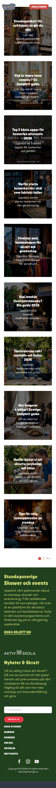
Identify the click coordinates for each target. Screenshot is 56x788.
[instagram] (28, 761)
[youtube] (36, 761)
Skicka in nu (13, 719)
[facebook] (19, 761)
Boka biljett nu (17, 632)
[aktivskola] (19, 651)
